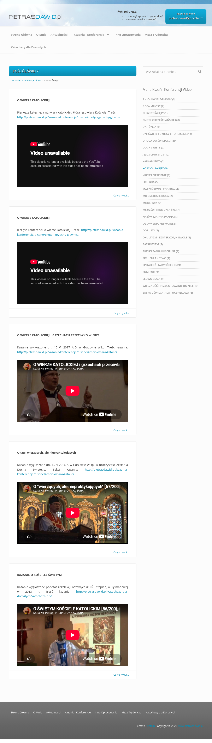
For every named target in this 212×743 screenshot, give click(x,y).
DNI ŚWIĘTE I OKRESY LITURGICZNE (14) (167, 134)
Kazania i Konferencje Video (26, 80)
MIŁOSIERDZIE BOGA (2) (158, 196)
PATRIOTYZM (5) (153, 244)
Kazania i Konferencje (89, 35)
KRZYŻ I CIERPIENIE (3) (156, 175)
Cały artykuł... (121, 195)
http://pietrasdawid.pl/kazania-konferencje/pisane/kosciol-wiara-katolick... (68, 352)
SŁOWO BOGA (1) (153, 279)
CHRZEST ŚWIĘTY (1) (155, 113)
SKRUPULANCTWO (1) (156, 258)
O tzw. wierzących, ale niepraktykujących (46, 453)
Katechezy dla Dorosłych (28, 47)
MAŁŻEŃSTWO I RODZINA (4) (161, 189)
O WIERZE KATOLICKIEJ (33, 100)
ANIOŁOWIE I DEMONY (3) (159, 99)
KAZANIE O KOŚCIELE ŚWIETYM (39, 575)
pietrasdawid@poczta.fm (186, 18)
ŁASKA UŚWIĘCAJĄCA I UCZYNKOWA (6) (168, 292)
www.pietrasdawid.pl (190, 726)
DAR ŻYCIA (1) (151, 127)
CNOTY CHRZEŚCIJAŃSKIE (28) (161, 120)
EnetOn (150, 726)
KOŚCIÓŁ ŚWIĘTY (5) (155, 168)
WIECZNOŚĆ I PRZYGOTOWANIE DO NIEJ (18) (170, 286)
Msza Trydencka (156, 35)
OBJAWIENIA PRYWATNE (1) (160, 223)
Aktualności (59, 35)
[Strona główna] (36, 15)
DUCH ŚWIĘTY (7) (153, 147)
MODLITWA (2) (152, 203)
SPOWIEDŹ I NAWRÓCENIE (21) (162, 265)
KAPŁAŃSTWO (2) (153, 161)
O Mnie (41, 35)
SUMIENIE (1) (151, 272)
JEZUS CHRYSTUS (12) (156, 154)
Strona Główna (21, 35)
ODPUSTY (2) (151, 230)
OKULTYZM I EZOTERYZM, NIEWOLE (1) (167, 237)
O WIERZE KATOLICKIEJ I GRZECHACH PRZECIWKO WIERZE (58, 335)
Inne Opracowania (127, 35)
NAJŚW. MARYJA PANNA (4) (160, 217)
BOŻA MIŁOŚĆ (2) (153, 106)
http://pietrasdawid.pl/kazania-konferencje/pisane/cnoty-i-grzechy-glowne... (70, 117)
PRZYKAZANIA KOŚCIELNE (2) (161, 251)
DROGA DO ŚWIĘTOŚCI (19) (159, 140)
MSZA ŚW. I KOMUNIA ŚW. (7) (161, 210)
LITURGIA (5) (150, 182)
